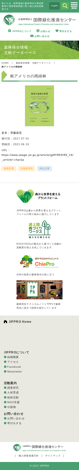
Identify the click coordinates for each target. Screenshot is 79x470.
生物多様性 (27, 168)
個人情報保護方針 (29, 455)
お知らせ (45, 31)
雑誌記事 (44, 168)
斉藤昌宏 (16, 132)
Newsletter (14, 371)
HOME (5, 63)
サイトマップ (52, 455)
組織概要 (13, 357)
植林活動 (13, 397)
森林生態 (9, 168)
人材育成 (13, 392)
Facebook (14, 366)
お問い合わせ (42, 36)
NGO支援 (13, 402)
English (54, 6)
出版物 (11, 406)
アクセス (13, 361)
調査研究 (13, 387)
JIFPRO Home (20, 321)
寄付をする (65, 31)
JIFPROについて (22, 31)
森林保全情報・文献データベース (33, 63)
